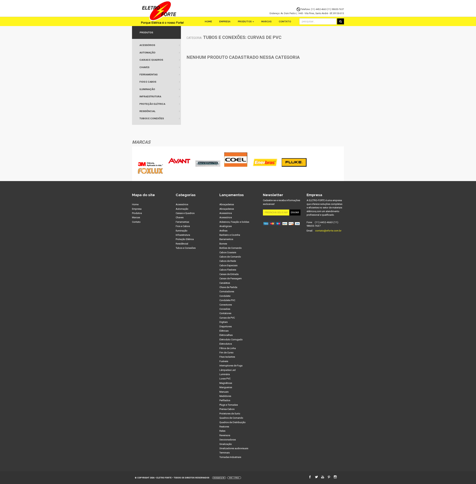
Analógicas (225, 226)
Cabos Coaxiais (227, 252)
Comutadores (226, 291)
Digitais (223, 322)
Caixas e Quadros (151, 59)
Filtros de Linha (227, 348)
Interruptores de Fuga (230, 365)
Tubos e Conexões (151, 118)
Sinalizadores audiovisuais (233, 448)
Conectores (225, 304)
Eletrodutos (225, 343)
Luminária (224, 374)
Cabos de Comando (230, 256)
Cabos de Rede (227, 261)
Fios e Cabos (147, 81)
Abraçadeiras (226, 204)
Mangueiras (225, 387)
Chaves (144, 67)
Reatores (224, 426)
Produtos (245, 21)
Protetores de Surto (229, 413)
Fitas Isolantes (227, 356)
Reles (222, 430)
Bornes (223, 243)
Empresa (225, 21)
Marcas (266, 21)
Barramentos (226, 239)
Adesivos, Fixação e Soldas (234, 222)
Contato (285, 21)
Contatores (225, 313)
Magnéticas (225, 383)
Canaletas (224, 283)
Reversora (224, 435)
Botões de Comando (230, 248)
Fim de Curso (226, 352)
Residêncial (147, 111)
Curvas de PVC (227, 317)
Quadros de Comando (231, 417)
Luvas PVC (225, 378)
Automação (147, 52)
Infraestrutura (150, 96)
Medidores (225, 396)
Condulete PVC (227, 300)
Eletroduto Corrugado (231, 339)
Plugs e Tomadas (228, 404)
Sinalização (225, 444)
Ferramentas (148, 74)
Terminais (224, 452)
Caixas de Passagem (230, 278)
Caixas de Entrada (229, 274)
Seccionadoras (227, 439)
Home (208, 21)
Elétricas (224, 330)
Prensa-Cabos (226, 409)
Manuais (224, 391)
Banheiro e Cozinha (229, 235)
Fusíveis (223, 361)
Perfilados (224, 400)
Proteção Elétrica (152, 103)
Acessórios (147, 45)
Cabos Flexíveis (227, 269)
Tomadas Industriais (230, 457)
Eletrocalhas (226, 335)
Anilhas (223, 230)
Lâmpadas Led (227, 370)
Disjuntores (225, 326)
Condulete (224, 296)
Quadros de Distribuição (232, 422)
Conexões (224, 309)
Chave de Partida (228, 287)
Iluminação (147, 89)
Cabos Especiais (228, 265)
